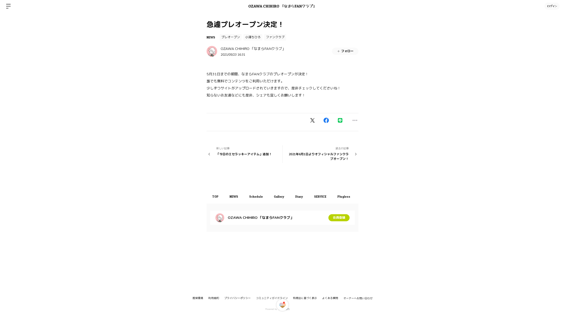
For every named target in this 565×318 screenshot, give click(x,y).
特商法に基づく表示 (305, 298)
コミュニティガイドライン (272, 298)
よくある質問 (330, 298)
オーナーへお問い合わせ (358, 298)
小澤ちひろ (253, 37)
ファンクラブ (275, 37)
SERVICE (320, 196)
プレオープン (230, 37)
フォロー (347, 51)
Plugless (343, 196)
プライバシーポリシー (237, 298)
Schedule (256, 196)
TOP (215, 196)
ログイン (552, 6)
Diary (299, 196)
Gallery (279, 196)
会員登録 (339, 218)
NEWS (211, 37)
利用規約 (213, 298)
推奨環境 (197, 298)
